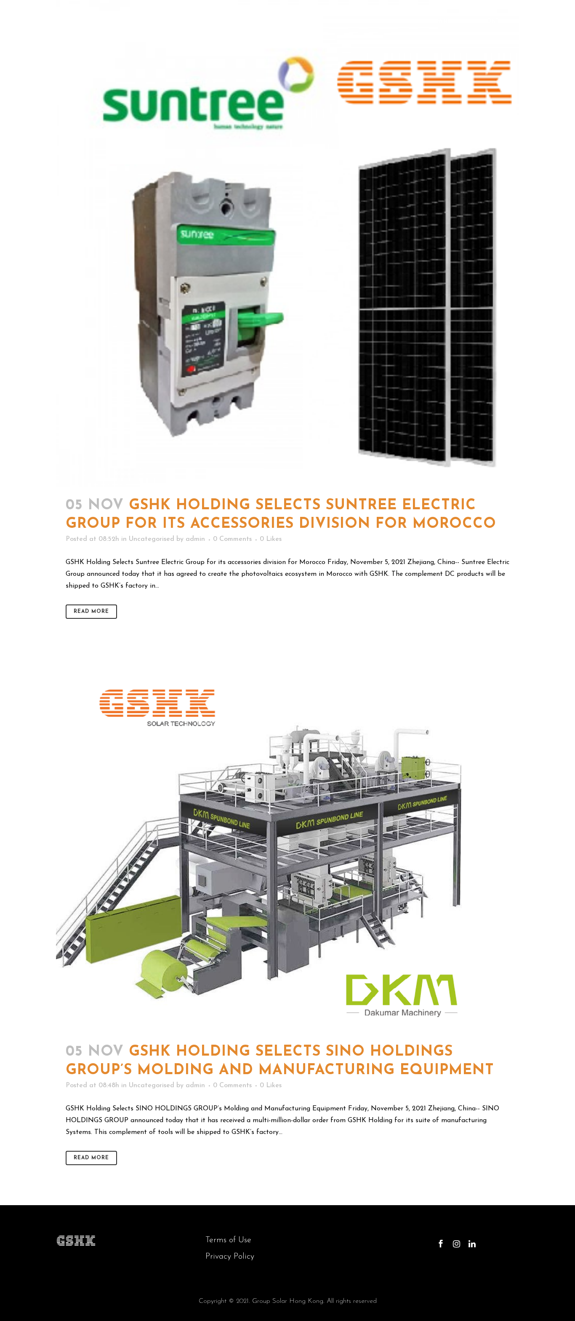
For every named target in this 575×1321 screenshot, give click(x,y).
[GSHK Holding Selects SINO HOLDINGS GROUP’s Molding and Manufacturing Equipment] (287, 846)
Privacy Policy (229, 1256)
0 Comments (232, 539)
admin (195, 539)
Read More (91, 611)
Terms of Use (228, 1240)
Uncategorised (151, 539)
